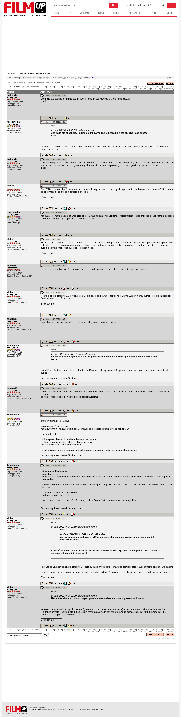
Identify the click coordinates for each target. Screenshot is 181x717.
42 (97, 89)
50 (126, 89)
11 (68, 87)
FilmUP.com (11, 73)
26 (123, 87)
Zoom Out (29, 83)
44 (104, 89)
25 (120, 87)
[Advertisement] (90, 43)
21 (105, 87)
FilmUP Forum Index (15, 83)
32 (146, 87)
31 (142, 87)
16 (86, 87)
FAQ (74, 78)
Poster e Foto (136, 12)
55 (145, 89)
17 (90, 87)
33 (149, 87)
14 (79, 87)
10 (64, 87)
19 (98, 87)
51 (130, 89)
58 (156, 89)
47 (115, 89)
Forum (20, 73)
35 (157, 87)
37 (164, 87)
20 (101, 87)
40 (89, 89)
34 (153, 87)
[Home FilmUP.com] (25, 17)
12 (72, 87)
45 (108, 89)
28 (131, 87)
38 (168, 87)
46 (111, 89)
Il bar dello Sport (42, 83)
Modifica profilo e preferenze (44, 78)
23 (112, 87)
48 (119, 89)
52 (134, 89)
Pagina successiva (165, 89)
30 (138, 87)
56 (149, 89)
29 (135, 87)
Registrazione (25, 78)
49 (123, 89)
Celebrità (84, 12)
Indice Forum (13, 78)
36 (161, 87)
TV (69, 12)
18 (94, 87)
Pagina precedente (31, 87)
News (101, 12)
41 (93, 89)
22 (109, 87)
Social (170, 12)
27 (127, 87)
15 (83, 87)
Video (154, 12)
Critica (116, 12)
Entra (171, 78)
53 (137, 89)
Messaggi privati (64, 78)
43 (100, 89)
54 (141, 89)
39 (172, 87)
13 (75, 87)
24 (116, 87)
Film (57, 12)
